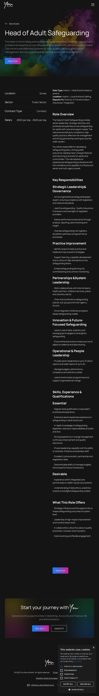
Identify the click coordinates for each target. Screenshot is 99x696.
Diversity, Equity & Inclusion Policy (49, 678)
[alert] (77, 669)
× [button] (93, 648)
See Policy (78, 661)
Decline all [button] (85, 684)
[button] (92, 5)
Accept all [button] (68, 684)
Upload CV (59, 628)
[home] (8, 5)
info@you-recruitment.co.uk (42, 685)
